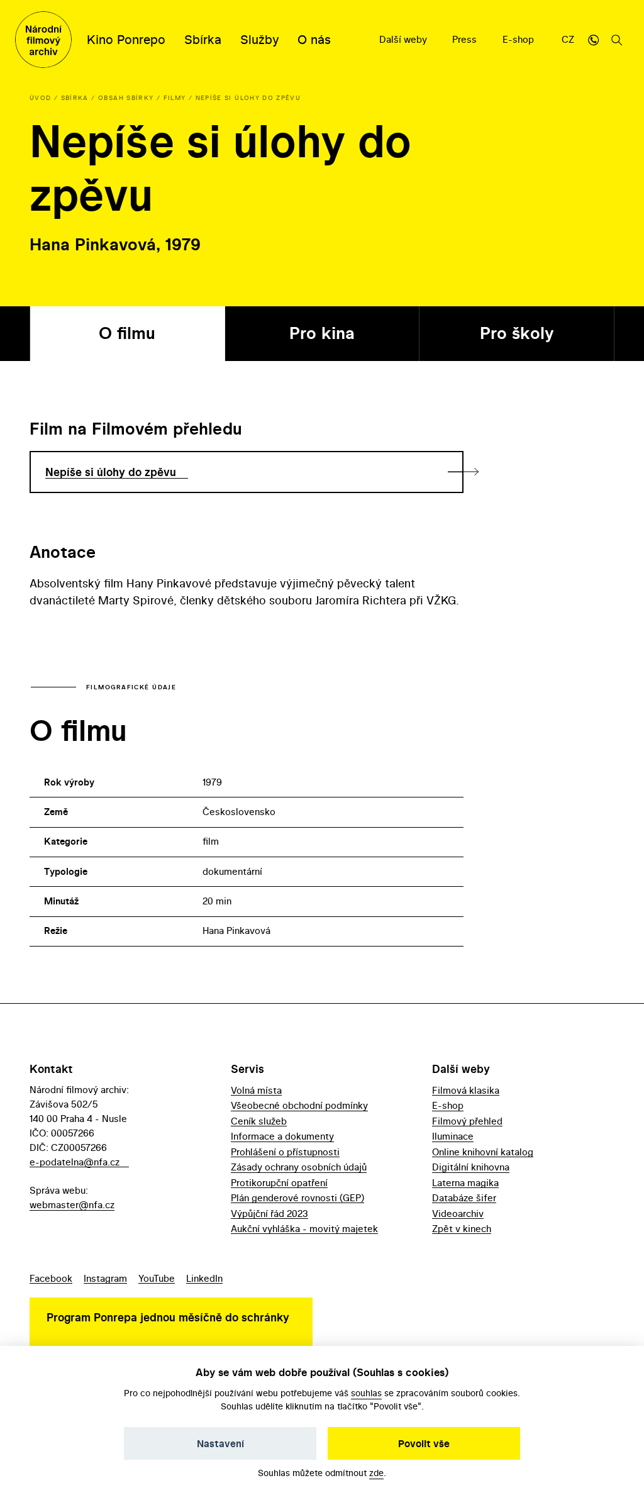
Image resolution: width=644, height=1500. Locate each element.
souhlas (366, 1393)
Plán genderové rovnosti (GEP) (297, 1197)
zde (376, 1473)
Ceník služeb (259, 1121)
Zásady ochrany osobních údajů (299, 1167)
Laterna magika (465, 1182)
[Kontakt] (593, 39)
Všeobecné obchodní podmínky (299, 1105)
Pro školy (517, 333)
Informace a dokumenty (282, 1136)
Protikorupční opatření (279, 1182)
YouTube (156, 1278)
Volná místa (256, 1090)
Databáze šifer (464, 1197)
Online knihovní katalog (482, 1151)
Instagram (105, 1278)
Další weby (404, 39)
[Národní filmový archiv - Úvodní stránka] (43, 39)
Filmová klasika (465, 1090)
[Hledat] (617, 39)
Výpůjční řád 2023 (269, 1213)
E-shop (519, 39)
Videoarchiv (458, 1213)
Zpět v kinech (461, 1228)
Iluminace (453, 1136)
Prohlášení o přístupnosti (285, 1151)
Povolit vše (424, 1443)
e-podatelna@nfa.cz (74, 1162)
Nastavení (220, 1443)
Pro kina (322, 333)
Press (465, 39)
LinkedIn (204, 1278)
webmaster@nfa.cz (72, 1204)
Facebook (51, 1278)
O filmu (127, 333)
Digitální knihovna (470, 1167)
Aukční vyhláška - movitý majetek (304, 1228)
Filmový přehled (467, 1121)
